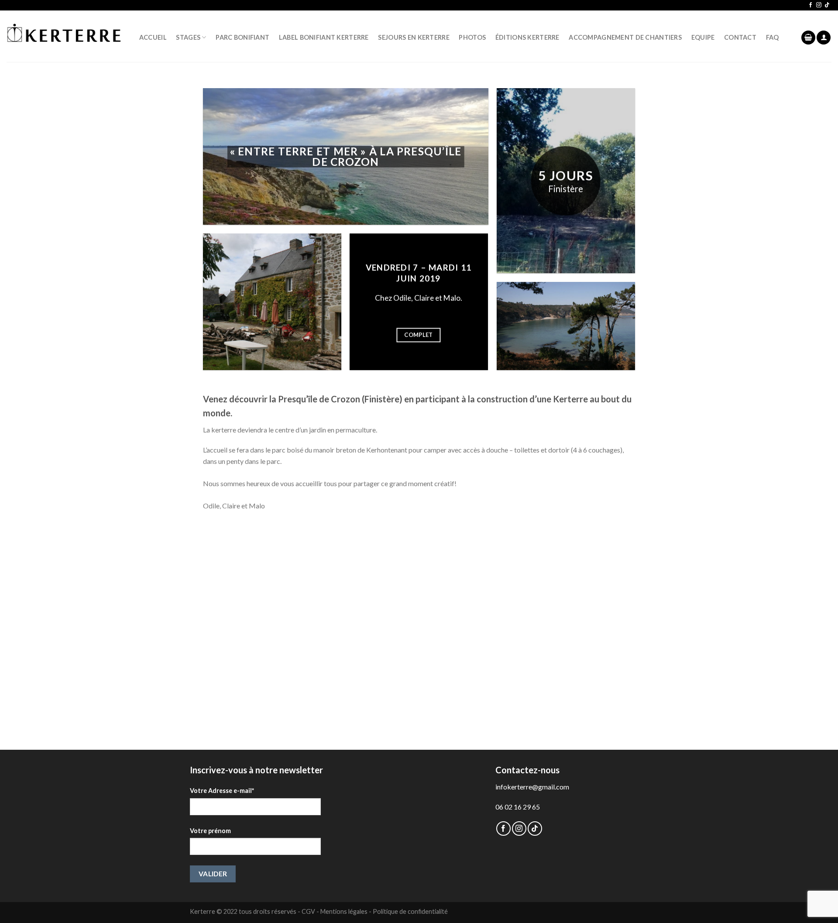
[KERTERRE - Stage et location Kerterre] (64, 36)
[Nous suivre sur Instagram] (818, 5)
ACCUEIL (153, 37)
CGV (308, 911)
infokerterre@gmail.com (532, 786)
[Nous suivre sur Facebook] (810, 5)
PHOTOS (472, 37)
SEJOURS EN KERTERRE (413, 37)
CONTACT (740, 37)
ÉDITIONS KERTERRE (527, 37)
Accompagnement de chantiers (625, 37)
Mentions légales (343, 911)
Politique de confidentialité (410, 911)
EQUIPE (703, 37)
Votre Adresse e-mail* (222, 790)
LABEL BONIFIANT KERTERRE (324, 37)
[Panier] (808, 38)
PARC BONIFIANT (242, 37)
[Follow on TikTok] (827, 5)
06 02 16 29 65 (517, 807)
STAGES (188, 37)
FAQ (772, 37)
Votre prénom (210, 830)
